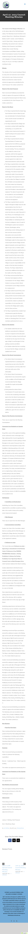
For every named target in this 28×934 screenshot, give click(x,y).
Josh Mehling (6, 828)
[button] (3, 864)
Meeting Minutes (20, 828)
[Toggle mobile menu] (25, 4)
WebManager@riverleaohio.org (14, 915)
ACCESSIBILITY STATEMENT (16, 894)
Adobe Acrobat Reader (20, 904)
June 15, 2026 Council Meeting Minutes (20, 867)
